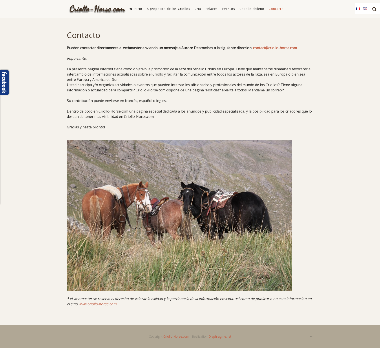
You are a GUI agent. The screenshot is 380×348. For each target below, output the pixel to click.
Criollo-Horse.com (176, 336)
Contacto (276, 9)
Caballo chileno (251, 9)
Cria (198, 9)
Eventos (228, 9)
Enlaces (211, 9)
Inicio (137, 9)
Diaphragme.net (219, 336)
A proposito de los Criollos (168, 9)
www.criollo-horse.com (98, 304)
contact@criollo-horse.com (275, 47)
